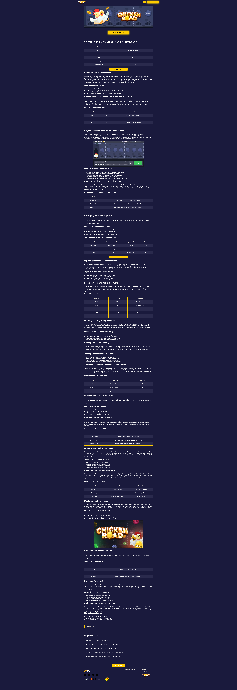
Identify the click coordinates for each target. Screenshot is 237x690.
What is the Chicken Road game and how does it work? (101, 640)
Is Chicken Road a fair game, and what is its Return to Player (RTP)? (104, 652)
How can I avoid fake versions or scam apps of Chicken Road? (103, 656)
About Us (144, 669)
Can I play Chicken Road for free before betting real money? (102, 644)
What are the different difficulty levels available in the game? (102, 648)
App (145, 2)
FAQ (119, 2)
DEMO (114, 2)
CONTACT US (118, 665)
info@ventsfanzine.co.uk (147, 671)
